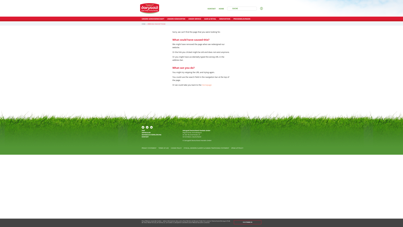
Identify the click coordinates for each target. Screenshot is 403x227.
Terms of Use (163, 148)
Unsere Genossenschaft (153, 19)
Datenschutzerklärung (150, 135)
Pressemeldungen (241, 19)
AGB (143, 130)
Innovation (224, 19)
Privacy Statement (149, 148)
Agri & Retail (210, 19)
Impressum (146, 133)
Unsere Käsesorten (176, 19)
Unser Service (194, 19)
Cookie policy (176, 148)
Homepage (207, 85)
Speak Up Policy (237, 148)
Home (221, 9)
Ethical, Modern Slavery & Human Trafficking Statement (206, 148)
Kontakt (212, 9)
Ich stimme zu (247, 222)
